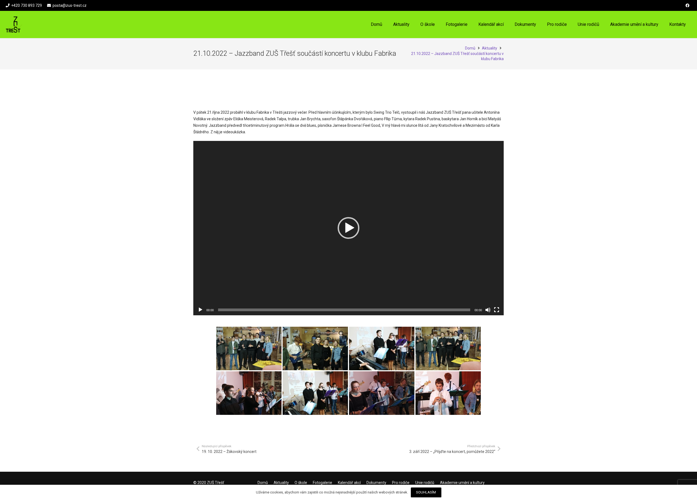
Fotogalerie (322, 482)
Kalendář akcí (349, 482)
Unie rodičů (424, 482)
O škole (301, 482)
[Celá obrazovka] (496, 310)
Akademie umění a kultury (462, 482)
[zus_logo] (14, 24)
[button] (438, 24)
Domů (263, 482)
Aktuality (281, 482)
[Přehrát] (200, 310)
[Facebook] (687, 5)
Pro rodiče (400, 482)
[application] (348, 228)
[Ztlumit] (488, 310)
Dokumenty (376, 482)
